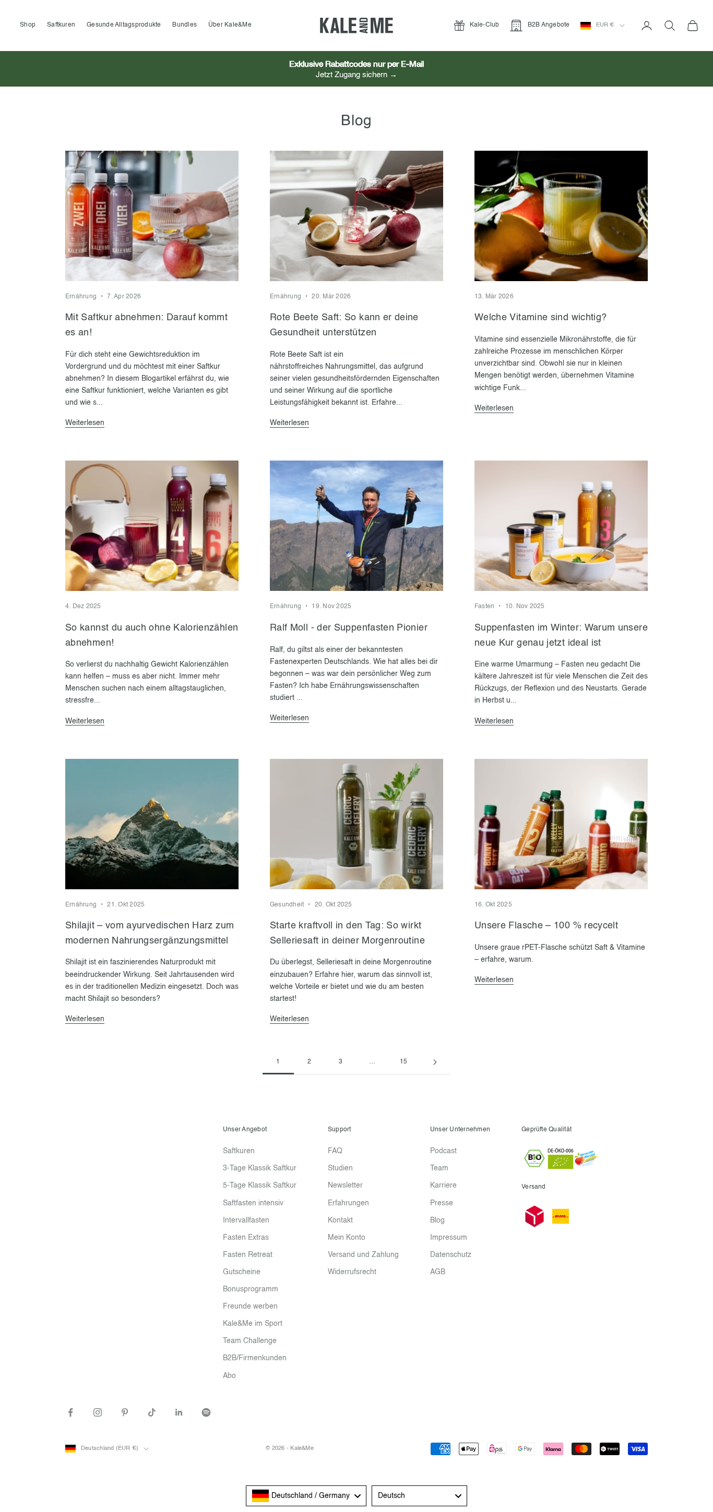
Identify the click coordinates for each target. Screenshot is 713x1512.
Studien (340, 1168)
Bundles (184, 25)
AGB (437, 1272)
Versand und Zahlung (363, 1255)
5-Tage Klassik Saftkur (259, 1185)
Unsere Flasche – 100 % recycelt (546, 925)
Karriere (443, 1185)
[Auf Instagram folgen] (97, 1412)
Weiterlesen (84, 423)
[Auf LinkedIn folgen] (179, 1412)
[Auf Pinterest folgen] (125, 1412)
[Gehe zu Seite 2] (434, 1062)
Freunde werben (250, 1306)
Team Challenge (250, 1341)
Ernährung (81, 297)
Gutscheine (241, 1272)
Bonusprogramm (250, 1289)
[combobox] (306, 1495)
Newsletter (345, 1185)
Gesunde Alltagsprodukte (124, 25)
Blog (437, 1220)
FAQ (335, 1151)
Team (439, 1168)
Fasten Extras (246, 1237)
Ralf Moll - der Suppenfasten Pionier (348, 628)
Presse (441, 1203)
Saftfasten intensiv (253, 1203)
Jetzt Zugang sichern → (356, 75)
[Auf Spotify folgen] (206, 1412)
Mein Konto (346, 1237)
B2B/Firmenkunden (255, 1358)
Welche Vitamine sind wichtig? (540, 317)
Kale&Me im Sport (252, 1323)
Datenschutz (450, 1255)
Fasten (484, 606)
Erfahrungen (348, 1203)
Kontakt (340, 1220)
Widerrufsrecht (352, 1272)
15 (403, 1062)
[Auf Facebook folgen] (70, 1412)
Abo (229, 1376)
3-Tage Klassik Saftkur (259, 1168)
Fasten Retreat (247, 1255)
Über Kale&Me (230, 25)
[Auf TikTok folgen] (152, 1412)
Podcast (443, 1151)
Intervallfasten (246, 1220)
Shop (27, 25)
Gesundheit (287, 905)
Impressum (448, 1237)
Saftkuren (61, 25)
